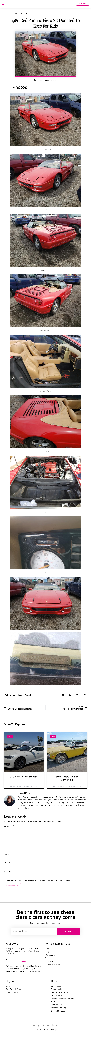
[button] (3, 4)
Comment (9, 826)
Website (7, 872)
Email (7, 863)
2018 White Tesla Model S (24, 776)
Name (7, 854)
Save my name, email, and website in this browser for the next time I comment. (39, 880)
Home (12, 14)
